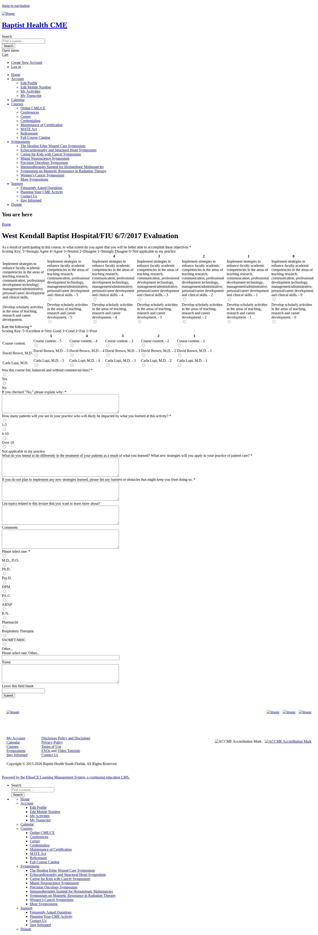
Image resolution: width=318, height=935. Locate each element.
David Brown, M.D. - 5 (51, 351)
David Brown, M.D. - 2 (158, 351)
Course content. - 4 (83, 341)
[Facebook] (273, 712)
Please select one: (14, 551)
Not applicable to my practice (23, 451)
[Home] (8, 14)
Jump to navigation (16, 6)
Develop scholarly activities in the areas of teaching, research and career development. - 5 (67, 311)
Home (15, 75)
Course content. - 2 (155, 341)
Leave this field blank (18, 686)
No (4, 388)
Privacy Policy (52, 742)
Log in (16, 67)
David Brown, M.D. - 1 (194, 351)
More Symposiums (34, 179)
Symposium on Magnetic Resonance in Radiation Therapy (63, 171)
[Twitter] (289, 712)
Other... (7, 649)
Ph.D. (6, 569)
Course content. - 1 (191, 341)
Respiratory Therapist (18, 631)
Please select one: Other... (20, 653)
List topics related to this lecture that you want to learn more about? (51, 503)
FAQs (45, 751)
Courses (17, 104)
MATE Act (28, 129)
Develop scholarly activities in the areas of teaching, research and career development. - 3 (157, 311)
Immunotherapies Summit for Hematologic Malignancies (62, 167)
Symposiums (20, 142)
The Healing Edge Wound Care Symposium (52, 146)
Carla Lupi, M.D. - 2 (156, 360)
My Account (16, 738)
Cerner (25, 117)
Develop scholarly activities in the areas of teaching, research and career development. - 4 (112, 311)
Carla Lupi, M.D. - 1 (192, 360)
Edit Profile (28, 83)
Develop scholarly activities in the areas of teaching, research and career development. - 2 (202, 311)
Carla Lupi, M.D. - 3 (120, 360)
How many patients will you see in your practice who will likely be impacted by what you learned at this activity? (85, 416)
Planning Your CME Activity (41, 192)
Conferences (29, 112)
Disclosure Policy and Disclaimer (65, 738)
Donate (16, 205)
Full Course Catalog (35, 137)
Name (6, 662)
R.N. (5, 613)
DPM (6, 587)
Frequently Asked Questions (41, 188)
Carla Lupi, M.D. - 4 (84, 360)
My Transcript (30, 96)
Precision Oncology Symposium (44, 163)
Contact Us (28, 196)
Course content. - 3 (119, 341)
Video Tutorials (69, 751)
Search (7, 36)
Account (17, 79)
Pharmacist (10, 622)
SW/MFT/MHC (14, 640)
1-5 (4, 425)
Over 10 (8, 442)
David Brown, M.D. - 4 (86, 351)
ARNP (7, 604)
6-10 (5, 434)
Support (17, 184)
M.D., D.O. (10, 560)
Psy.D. (7, 578)
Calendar (17, 100)
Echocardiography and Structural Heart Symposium (58, 150)
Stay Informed (30, 200)
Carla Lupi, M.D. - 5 (49, 360)
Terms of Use (51, 747)
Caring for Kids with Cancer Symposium (50, 154)
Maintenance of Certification (41, 125)
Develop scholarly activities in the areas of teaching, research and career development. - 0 (291, 311)
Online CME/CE (32, 108)
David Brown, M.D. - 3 (122, 351)
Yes (4, 379)
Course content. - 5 (47, 341)
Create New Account (26, 62)
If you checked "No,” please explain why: (33, 392)
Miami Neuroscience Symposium (44, 158)
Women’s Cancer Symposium (42, 175)
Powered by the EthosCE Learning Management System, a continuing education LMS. (66, 777)
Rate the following (16, 327)
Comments (10, 527)
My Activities (30, 91)
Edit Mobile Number (35, 87)
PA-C (6, 596)
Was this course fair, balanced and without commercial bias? (46, 370)
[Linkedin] (305, 712)
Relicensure (29, 133)
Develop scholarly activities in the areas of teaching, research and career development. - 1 (247, 311)
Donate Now (144, 712)
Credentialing (30, 121)
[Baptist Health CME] (13, 712)
